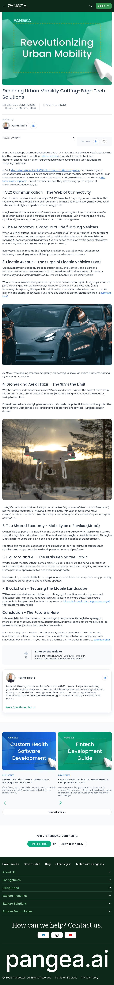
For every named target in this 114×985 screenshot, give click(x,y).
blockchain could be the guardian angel (86, 601)
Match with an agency (90, 864)
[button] (4, 6)
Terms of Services (66, 977)
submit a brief (101, 639)
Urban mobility (49, 156)
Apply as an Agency (72, 843)
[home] (17, 6)
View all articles (57, 812)
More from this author (19, 707)
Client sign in (63, 864)
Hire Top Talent (39, 843)
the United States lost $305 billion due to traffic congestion (45, 170)
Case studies (32, 864)
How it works (10, 864)
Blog (48, 864)
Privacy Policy (89, 977)
